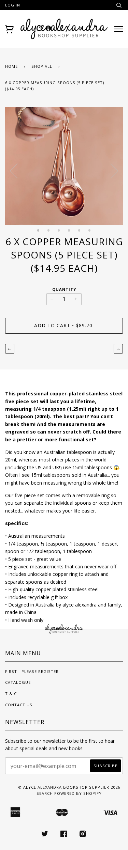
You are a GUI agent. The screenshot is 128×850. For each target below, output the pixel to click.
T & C (11, 693)
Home (11, 66)
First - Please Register (32, 671)
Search (45, 793)
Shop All (41, 66)
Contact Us (18, 704)
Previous (14, 170)
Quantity (64, 289)
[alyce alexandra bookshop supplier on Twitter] (44, 834)
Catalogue (18, 682)
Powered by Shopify (78, 793)
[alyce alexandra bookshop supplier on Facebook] (64, 834)
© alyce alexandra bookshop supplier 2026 (69, 787)
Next (114, 170)
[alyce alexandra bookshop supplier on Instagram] (83, 834)
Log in (12, 4)
